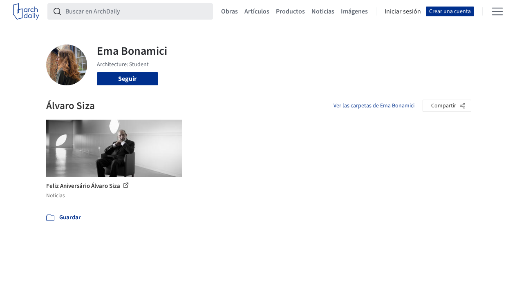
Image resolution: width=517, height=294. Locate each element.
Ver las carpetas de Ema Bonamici (373, 106)
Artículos (256, 11)
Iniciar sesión (403, 11)
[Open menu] (497, 11)
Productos (290, 11)
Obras (229, 11)
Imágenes (354, 11)
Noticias (322, 11)
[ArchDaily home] (26, 11)
